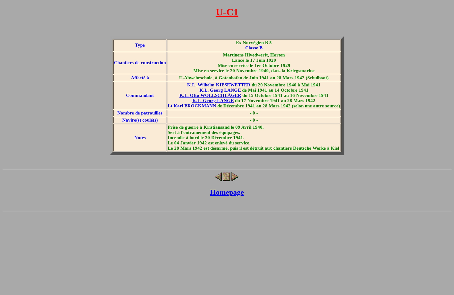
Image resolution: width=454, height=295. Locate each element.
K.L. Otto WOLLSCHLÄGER (210, 95)
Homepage (227, 192)
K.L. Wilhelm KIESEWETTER (218, 84)
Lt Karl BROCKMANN (192, 105)
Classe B (254, 47)
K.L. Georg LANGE (220, 90)
